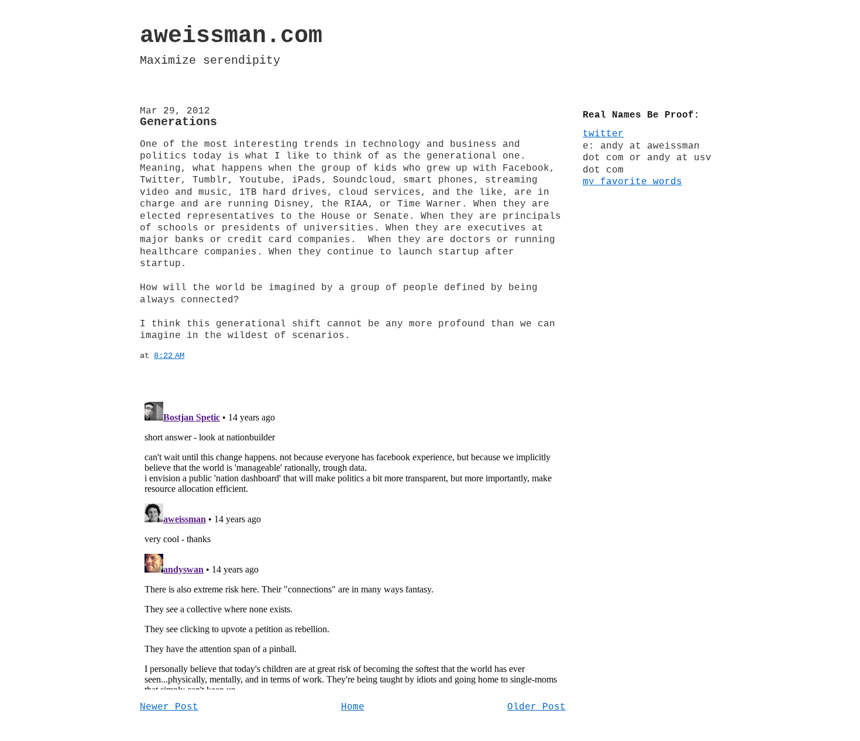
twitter (603, 134)
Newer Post (169, 707)
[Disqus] (353, 543)
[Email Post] (191, 355)
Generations (178, 122)
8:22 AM (169, 355)
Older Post (536, 707)
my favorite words (632, 182)
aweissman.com (231, 36)
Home (352, 707)
